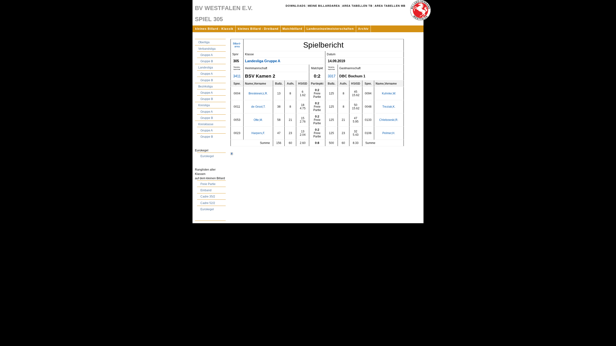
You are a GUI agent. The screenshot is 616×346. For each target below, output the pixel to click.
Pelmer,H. (388, 133)
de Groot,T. (258, 106)
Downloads (296, 5)
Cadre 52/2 (207, 203)
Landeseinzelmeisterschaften (330, 29)
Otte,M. (258, 120)
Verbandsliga (207, 48)
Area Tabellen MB (390, 5)
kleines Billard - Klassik (214, 29)
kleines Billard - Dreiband (258, 29)
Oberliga (204, 42)
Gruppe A (206, 55)
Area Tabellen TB (357, 5)
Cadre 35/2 (207, 196)
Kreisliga (204, 105)
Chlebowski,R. (388, 120)
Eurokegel (207, 156)
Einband (206, 190)
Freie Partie (208, 184)
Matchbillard (292, 29)
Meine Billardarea (324, 5)
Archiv (363, 29)
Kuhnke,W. (389, 93)
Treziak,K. (388, 106)
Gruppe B (206, 61)
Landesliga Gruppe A (262, 61)
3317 (331, 76)
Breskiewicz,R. (258, 93)
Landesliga (205, 67)
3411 (237, 76)
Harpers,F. (258, 133)
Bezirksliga (205, 86)
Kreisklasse (205, 124)
